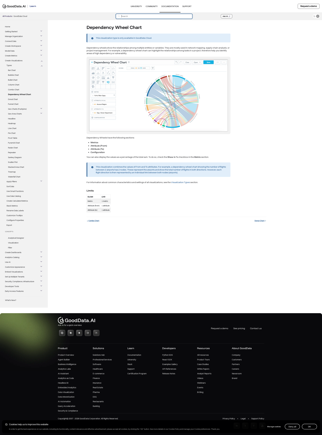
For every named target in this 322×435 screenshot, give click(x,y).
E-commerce (98, 373)
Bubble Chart (13, 75)
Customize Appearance (15, 267)
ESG (95, 397)
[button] (95, 190)
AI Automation (64, 401)
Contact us (256, 328)
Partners (236, 364)
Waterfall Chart (14, 177)
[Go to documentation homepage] (14, 6)
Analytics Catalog (12, 257)
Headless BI (63, 383)
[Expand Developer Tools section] (41, 286)
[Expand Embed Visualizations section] (41, 272)
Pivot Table (12, 138)
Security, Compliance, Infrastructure (19, 281)
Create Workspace (13, 46)
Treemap (12, 172)
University (136, 6)
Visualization (13, 243)
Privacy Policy (229, 418)
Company (236, 355)
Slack (129, 364)
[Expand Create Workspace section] (41, 46)
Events (200, 387)
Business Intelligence (67, 364)
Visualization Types (180, 182)
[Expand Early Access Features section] (41, 291)
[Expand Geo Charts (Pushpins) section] (41, 109)
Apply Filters (12, 181)
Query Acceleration (66, 406)
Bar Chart (12, 70)
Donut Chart (13, 99)
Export (9, 225)
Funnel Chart (13, 104)
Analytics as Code (66, 378)
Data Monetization (66, 397)
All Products (7, 16)
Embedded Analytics (67, 387)
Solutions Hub (99, 355)
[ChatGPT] (62, 333)
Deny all (292, 426)
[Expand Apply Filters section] (41, 181)
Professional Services (102, 359)
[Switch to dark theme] (316, 16)
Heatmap (12, 123)
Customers (237, 359)
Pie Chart (11, 133)
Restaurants (98, 401)
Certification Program (137, 373)
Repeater (12, 152)
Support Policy (257, 418)
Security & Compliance (68, 410)
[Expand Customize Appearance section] (41, 267)
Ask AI (225, 16)
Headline (11, 118)
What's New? (10, 300)
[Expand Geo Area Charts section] (41, 114)
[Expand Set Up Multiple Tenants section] (41, 276)
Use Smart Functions (15, 191)
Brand (234, 378)
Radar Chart (13, 147)
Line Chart (12, 128)
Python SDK (167, 355)
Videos (200, 378)
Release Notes (168, 373)
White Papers (203, 369)
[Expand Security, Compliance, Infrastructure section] (41, 281)
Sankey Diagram (15, 157)
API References (169, 369)
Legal (243, 418)
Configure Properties (15, 220)
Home (7, 26)
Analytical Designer (16, 238)
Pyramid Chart (14, 143)
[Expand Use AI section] (41, 262)
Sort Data (10, 186)
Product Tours (203, 359)
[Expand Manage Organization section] (41, 36)
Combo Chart (13, 89)
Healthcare (98, 369)
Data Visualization (66, 392)
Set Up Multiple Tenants (14, 276)
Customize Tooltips (15, 215)
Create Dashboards (13, 252)
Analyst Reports (204, 373)
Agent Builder (64, 359)
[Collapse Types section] (41, 65)
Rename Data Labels (15, 210)
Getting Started (11, 31)
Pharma (96, 392)
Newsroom (237, 373)
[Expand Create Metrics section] (41, 55)
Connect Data (10, 41)
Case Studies (203, 364)
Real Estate (98, 387)
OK (309, 426)
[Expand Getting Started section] (41, 31)
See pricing (239, 328)
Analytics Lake (64, 369)
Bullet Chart (12, 80)
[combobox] (154, 16)
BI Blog (200, 392)
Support (186, 6)
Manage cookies (274, 426)
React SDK (167, 359)
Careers (235, 369)
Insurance (97, 383)
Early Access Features (14, 291)
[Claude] (71, 333)
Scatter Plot (12, 162)
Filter (10, 247)
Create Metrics (11, 55)
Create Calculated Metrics (17, 201)
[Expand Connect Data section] (41, 41)
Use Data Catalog (14, 196)
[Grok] (88, 333)
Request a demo (308, 6)
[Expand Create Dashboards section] (41, 252)
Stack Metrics (12, 206)
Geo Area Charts (15, 114)
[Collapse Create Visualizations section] (41, 60)
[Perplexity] (96, 333)
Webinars (201, 383)
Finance (96, 378)
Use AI (7, 262)
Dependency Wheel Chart (19, 94)
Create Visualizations (14, 60)
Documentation (170, 6)
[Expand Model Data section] (41, 51)
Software (97, 364)
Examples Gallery (169, 364)
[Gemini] (79, 333)
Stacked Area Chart (16, 167)
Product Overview (66, 355)
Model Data (9, 51)
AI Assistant (63, 373)
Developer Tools (12, 286)
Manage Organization (14, 36)
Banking (96, 406)
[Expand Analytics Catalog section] (41, 257)
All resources (203, 355)
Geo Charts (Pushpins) (17, 109)
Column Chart (13, 84)
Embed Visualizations (14, 272)
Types (9, 65)
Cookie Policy (174, 429)
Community (152, 6)
